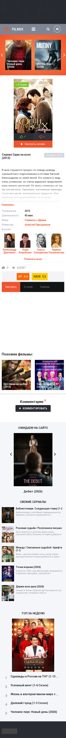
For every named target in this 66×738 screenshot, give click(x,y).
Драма (42, 220)
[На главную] (16, 29)
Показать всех (33, 259)
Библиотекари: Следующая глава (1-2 (39, 508)
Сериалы (30, 220)
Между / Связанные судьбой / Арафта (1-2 (39, 549)
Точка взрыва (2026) (28, 567)
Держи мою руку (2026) (30, 586)
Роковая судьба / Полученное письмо (39, 528)
